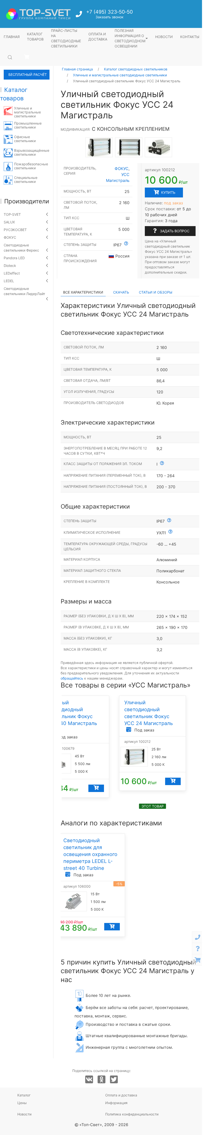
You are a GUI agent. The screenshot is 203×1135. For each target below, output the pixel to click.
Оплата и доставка (97, 36)
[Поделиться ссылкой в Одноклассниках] (101, 1079)
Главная (12, 37)
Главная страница (77, 69)
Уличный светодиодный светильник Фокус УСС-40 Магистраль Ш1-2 (72, 716)
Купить (167, 192)
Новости (164, 37)
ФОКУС (10, 237)
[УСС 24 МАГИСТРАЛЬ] (129, 147)
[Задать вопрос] (197, 948)
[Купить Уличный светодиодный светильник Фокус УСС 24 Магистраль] (173, 781)
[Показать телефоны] (197, 937)
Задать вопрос (174, 231)
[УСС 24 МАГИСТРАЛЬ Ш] (99, 147)
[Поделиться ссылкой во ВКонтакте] (89, 1079)
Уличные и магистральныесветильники (27, 112)
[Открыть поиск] (10, 57)
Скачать (121, 292)
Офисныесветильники (25, 139)
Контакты (189, 37)
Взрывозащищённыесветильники (31, 152)
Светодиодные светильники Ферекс (21, 247)
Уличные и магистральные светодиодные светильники (120, 75)
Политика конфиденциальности (131, 1114)
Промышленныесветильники (28, 125)
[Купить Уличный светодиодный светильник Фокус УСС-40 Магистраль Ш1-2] (96, 788)
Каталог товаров (35, 36)
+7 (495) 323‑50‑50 (109, 12)
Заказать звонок (110, 17)
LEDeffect (12, 273)
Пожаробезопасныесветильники (31, 166)
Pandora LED (14, 258)
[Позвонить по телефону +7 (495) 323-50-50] (79, 15)
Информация (116, 1103)
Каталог (23, 1095)
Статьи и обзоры (155, 292)
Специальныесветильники (25, 179)
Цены (22, 1103)
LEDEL (9, 281)
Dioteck (10, 265)
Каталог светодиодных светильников (135, 69)
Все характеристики (83, 292)
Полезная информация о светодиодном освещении (130, 38)
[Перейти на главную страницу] (38, 14)
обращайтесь (72, 678)
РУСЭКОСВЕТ (15, 230)
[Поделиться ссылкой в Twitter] (114, 1079)
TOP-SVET (12, 214)
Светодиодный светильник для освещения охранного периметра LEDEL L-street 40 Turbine (90, 854)
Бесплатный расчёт (27, 74)
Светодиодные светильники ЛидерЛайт (24, 291)
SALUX (9, 222)
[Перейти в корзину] (27, 57)
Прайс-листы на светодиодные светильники (66, 38)
